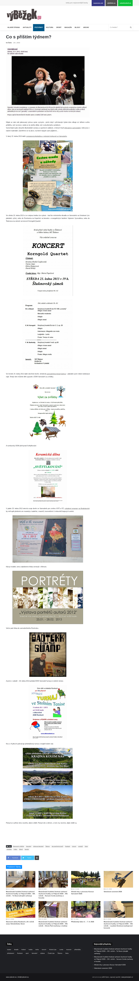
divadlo (16, 949)
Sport (58, 27)
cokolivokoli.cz (125, 3)
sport (27, 953)
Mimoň (21, 849)
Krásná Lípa (52, 949)
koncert (74, 846)
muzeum (68, 949)
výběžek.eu (111, 3)
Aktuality (27, 27)
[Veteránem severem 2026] (118, 879)
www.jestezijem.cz (127, 977)
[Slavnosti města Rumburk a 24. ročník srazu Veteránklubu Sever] (20, 909)
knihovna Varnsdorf (38, 846)
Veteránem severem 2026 (113, 891)
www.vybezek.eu (11, 977)
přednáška (77, 949)
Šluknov (48, 846)
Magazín (68, 27)
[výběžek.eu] (25, 15)
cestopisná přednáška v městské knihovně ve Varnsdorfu (46, 136)
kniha (37, 949)
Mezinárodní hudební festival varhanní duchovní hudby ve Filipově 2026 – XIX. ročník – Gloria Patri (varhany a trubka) (53, 924)
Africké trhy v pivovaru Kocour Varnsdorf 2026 (110, 965)
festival (24, 949)
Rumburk (67, 846)
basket (9, 949)
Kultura (49, 27)
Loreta (61, 949)
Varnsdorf (28, 846)
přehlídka (9, 849)
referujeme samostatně (72, 128)
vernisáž (80, 846)
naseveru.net (98, 3)
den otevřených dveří (57, 846)
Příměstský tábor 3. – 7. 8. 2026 (82, 922)
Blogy (77, 27)
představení (10, 953)
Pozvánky (39, 27)
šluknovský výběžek (18, 846)
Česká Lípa (51, 953)
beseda (27, 849)
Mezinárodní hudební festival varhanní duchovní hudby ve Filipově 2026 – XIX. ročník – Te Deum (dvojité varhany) (20, 894)
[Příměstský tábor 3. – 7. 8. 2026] (85, 909)
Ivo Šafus (9, 43)
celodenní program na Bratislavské (77, 508)
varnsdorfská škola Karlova (56, 374)
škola (86, 846)
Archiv (86, 27)
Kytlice (15, 849)
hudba (30, 949)
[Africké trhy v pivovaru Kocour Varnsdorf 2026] (85, 879)
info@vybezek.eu (23, 977)
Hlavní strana (13, 27)
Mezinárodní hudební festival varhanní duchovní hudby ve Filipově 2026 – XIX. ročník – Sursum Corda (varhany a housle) (113, 959)
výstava (42, 953)
